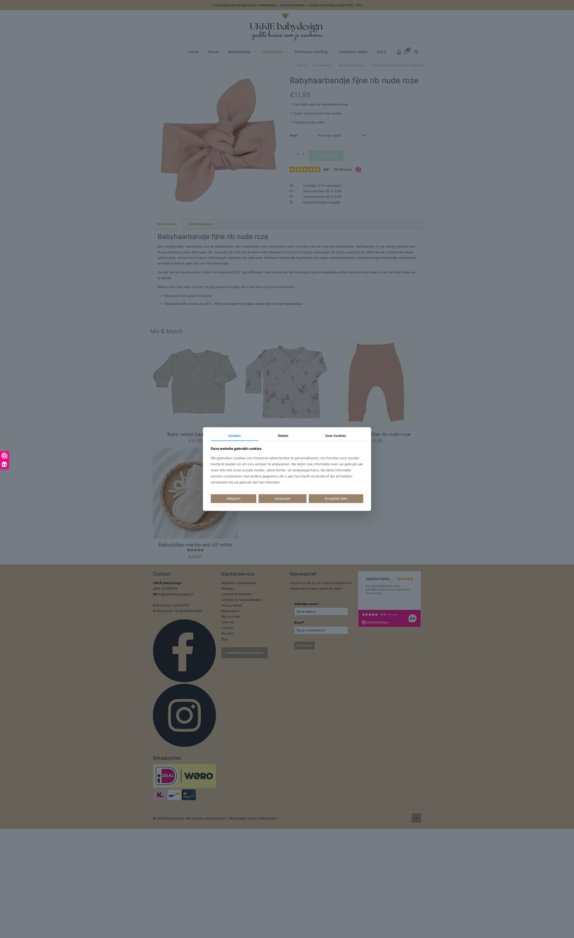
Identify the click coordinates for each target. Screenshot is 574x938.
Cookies (234, 436)
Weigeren (233, 498)
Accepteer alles (336, 498)
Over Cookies (335, 436)
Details (283, 436)
